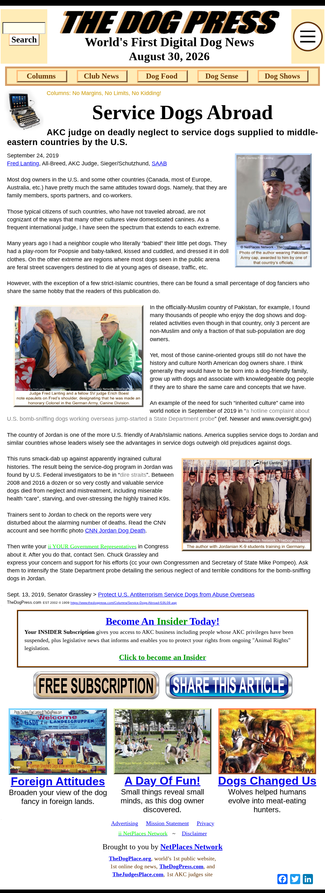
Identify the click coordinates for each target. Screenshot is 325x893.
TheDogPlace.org (130, 858)
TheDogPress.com (181, 866)
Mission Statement (167, 823)
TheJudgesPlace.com (137, 874)
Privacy (205, 823)
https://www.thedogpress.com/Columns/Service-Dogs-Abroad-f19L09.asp (123, 602)
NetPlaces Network (191, 847)
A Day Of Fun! (162, 780)
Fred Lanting (23, 163)
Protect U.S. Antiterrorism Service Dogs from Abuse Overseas (176, 594)
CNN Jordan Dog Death (115, 530)
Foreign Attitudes (58, 781)
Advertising (124, 823)
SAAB (159, 163)
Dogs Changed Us (267, 780)
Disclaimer (194, 833)
